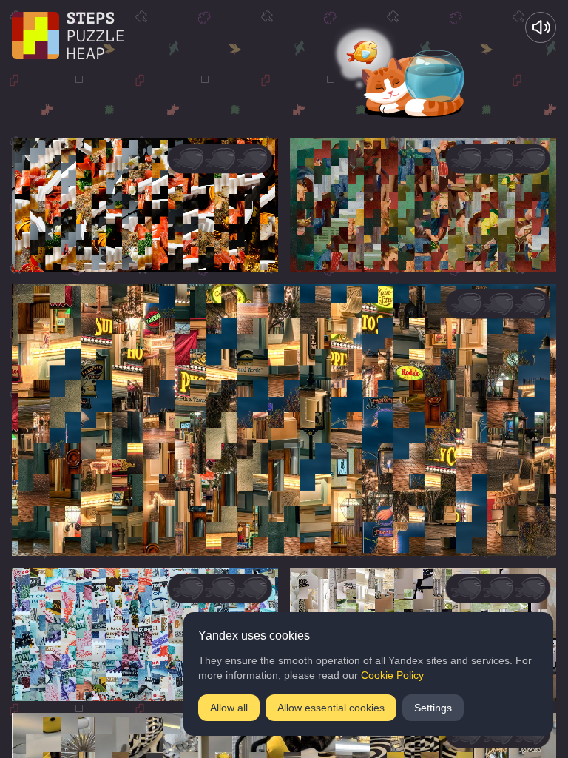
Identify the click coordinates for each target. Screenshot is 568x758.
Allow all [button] (229, 708)
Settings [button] (433, 708)
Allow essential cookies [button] (331, 708)
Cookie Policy (392, 675)
